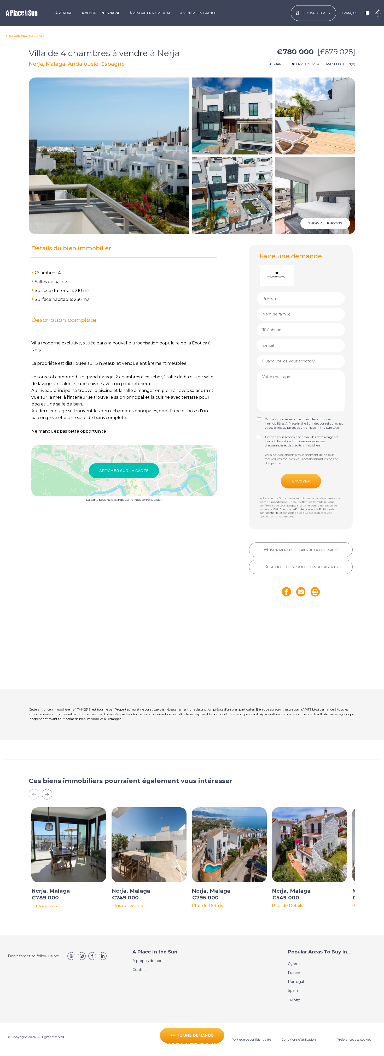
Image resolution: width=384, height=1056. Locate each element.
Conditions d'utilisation (295, 509)
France (294, 972)
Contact (139, 969)
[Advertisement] (301, 646)
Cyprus (294, 964)
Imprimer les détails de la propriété (304, 550)
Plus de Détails (46, 906)
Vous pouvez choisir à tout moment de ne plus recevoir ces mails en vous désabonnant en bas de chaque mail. (301, 459)
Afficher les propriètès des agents (304, 567)
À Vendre (63, 13)
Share (278, 64)
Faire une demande (192, 1035)
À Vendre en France (198, 13)
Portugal (296, 981)
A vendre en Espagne (101, 13)
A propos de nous (148, 960)
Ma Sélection (340, 64)
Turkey (294, 999)
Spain (293, 990)
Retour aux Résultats (26, 36)
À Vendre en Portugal (150, 13)
